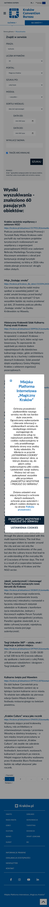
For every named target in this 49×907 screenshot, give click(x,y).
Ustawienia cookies (24, 528)
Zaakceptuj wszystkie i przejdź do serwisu (24, 520)
